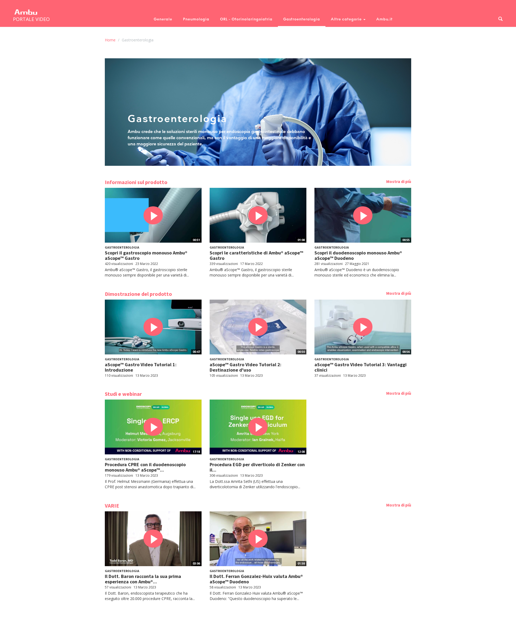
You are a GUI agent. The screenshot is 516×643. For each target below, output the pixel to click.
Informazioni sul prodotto (136, 182)
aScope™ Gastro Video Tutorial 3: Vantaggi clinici (360, 367)
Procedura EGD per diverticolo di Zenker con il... (257, 467)
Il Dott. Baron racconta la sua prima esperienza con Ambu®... (143, 579)
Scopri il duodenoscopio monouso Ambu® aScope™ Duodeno (358, 255)
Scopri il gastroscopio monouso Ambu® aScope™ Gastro (146, 255)
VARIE (112, 505)
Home (110, 39)
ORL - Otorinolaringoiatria (246, 19)
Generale (163, 19)
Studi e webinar (123, 393)
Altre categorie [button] (347, 19)
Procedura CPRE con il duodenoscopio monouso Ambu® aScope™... (145, 467)
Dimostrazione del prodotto (138, 293)
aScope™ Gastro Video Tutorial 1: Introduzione (141, 367)
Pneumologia (196, 19)
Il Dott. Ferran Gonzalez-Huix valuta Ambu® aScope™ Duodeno (256, 579)
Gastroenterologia (301, 19)
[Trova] (500, 19)
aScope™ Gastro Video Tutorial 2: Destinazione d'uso (245, 367)
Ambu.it (384, 19)
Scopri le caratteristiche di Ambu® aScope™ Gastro (256, 255)
